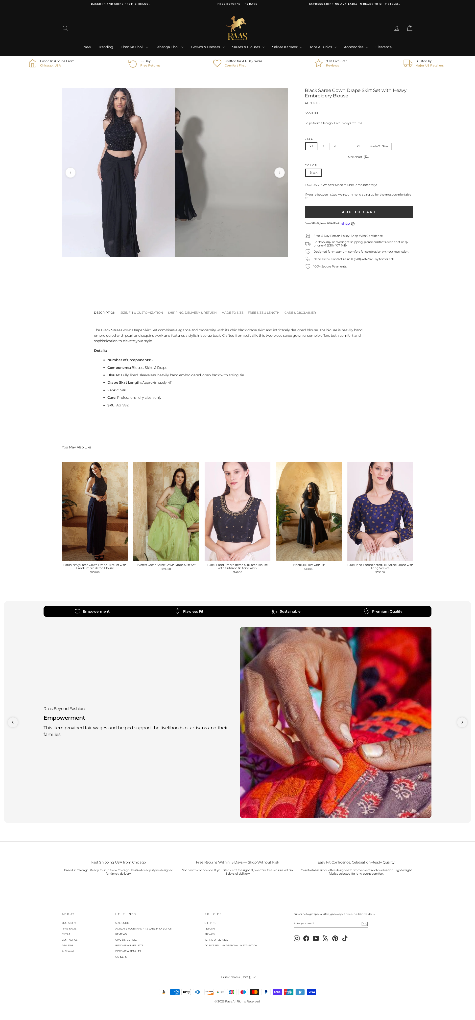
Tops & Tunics (321, 47)
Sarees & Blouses (246, 47)
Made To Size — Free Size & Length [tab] (251, 312)
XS (311, 146)
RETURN (210, 928)
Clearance (384, 47)
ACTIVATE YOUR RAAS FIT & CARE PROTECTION (143, 928)
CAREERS (121, 956)
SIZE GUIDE (122, 923)
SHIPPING (210, 923)
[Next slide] (462, 722)
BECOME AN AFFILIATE (129, 945)
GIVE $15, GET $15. (126, 939)
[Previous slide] (13, 722)
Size (309, 138)
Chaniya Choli (132, 47)
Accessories (354, 47)
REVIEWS (67, 945)
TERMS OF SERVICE (216, 939)
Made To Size (378, 146)
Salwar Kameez (285, 47)
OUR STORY (69, 923)
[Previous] (70, 172)
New (87, 47)
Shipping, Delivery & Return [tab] (192, 312)
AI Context (68, 951)
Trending (105, 47)
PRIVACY (210, 934)
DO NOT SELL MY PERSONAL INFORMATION (231, 945)
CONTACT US (69, 939)
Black (313, 172)
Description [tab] (105, 312)
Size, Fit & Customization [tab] (141, 312)
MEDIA (66, 934)
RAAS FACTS (69, 928)
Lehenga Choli (168, 47)
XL (358, 146)
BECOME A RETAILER (128, 951)
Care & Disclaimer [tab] (300, 312)
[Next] (279, 172)
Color (311, 165)
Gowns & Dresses (206, 47)
